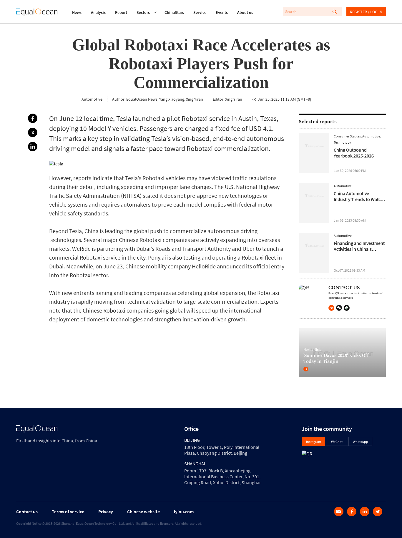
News (77, 12)
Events (222, 12)
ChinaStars (174, 12)
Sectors (143, 12)
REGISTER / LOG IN (366, 11)
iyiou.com (184, 511)
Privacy (105, 511)
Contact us (27, 511)
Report (121, 12)
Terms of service (68, 511)
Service (199, 12)
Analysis (98, 12)
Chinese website (143, 511)
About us (245, 12)
